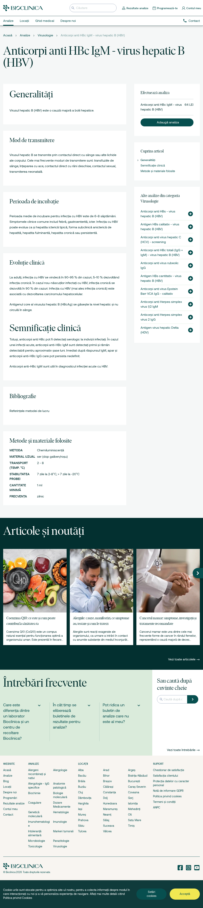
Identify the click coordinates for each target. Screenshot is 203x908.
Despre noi (10, 792)
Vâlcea (107, 831)
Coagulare (34, 802)
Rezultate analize (14, 803)
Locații (7, 786)
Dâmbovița (84, 797)
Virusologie (45, 35)
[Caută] (192, 699)
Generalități (148, 160)
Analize (25, 35)
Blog (6, 781)
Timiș (131, 825)
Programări (10, 797)
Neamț (107, 814)
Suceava (108, 825)
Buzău (82, 786)
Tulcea (82, 831)
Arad (106, 770)
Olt (130, 814)
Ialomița (133, 803)
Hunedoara (110, 803)
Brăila (81, 781)
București (134, 781)
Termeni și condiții (164, 801)
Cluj (80, 792)
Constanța (109, 792)
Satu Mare (134, 820)
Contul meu (10, 809)
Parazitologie (61, 840)
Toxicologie (35, 846)
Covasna (133, 792)
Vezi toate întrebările (181, 750)
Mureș (82, 814)
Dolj (105, 797)
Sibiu (81, 825)
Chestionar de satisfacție (168, 770)
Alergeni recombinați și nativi (37, 774)
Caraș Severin (137, 786)
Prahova (83, 820)
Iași (80, 809)
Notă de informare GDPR (168, 790)
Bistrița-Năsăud (137, 775)
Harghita (83, 803)
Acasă (7, 35)
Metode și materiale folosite (158, 171)
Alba (81, 770)
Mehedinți (134, 809)
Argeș (131, 770)
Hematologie (61, 812)
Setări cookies (151, 893)
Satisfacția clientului (165, 775)
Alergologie (60, 770)
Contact (194, 21)
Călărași (108, 786)
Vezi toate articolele (182, 659)
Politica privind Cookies (17, 897)
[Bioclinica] (23, 8)
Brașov (107, 781)
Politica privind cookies (167, 796)
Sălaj (106, 820)
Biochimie (34, 793)
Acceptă (185, 893)
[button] (167, 122)
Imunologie (60, 821)
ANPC (156, 807)
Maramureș (110, 809)
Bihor (106, 775)
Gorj (130, 797)
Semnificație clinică (153, 165)
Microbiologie (36, 840)
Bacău (82, 775)
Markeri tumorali (63, 831)
